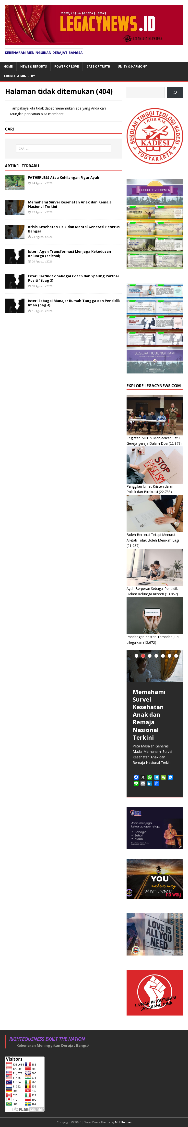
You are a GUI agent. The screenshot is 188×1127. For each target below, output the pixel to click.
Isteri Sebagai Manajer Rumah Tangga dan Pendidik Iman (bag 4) (74, 302)
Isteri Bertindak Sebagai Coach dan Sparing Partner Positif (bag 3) (73, 278)
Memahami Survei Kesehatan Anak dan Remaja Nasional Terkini (70, 204)
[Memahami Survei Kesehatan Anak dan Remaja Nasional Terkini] (14, 211)
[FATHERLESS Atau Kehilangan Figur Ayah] (14, 187)
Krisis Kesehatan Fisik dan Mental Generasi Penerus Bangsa (74, 228)
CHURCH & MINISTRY (19, 76)
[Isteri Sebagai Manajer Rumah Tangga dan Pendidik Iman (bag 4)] (14, 310)
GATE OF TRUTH (98, 66)
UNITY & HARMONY (132, 66)
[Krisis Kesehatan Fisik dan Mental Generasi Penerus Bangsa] (14, 236)
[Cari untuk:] (63, 148)
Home (8, 66)
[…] (135, 768)
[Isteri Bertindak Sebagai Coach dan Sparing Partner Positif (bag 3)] (14, 285)
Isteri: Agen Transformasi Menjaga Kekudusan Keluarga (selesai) (69, 253)
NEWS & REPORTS (33, 66)
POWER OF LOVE (66, 66)
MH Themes (123, 1122)
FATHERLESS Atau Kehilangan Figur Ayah (63, 177)
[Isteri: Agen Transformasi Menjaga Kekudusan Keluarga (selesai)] (14, 261)
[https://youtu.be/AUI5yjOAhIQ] (175, 92)
